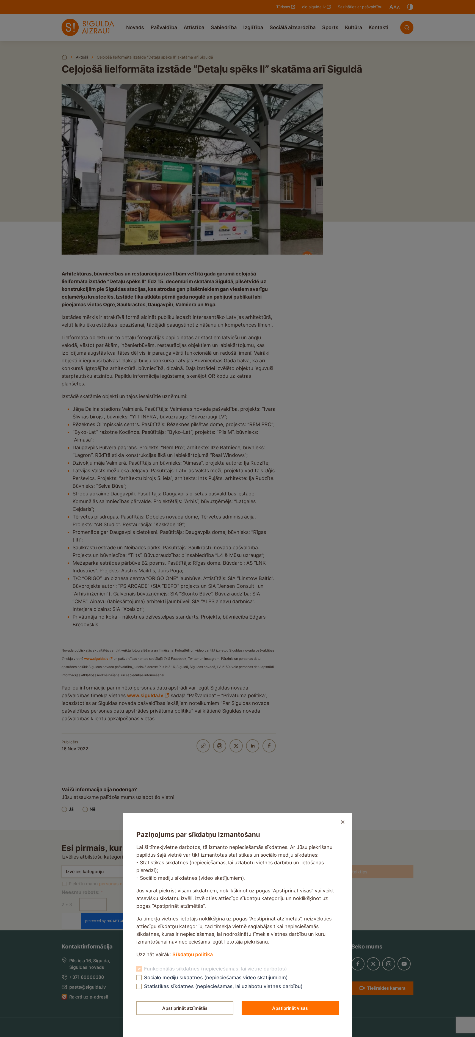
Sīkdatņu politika (192, 954)
